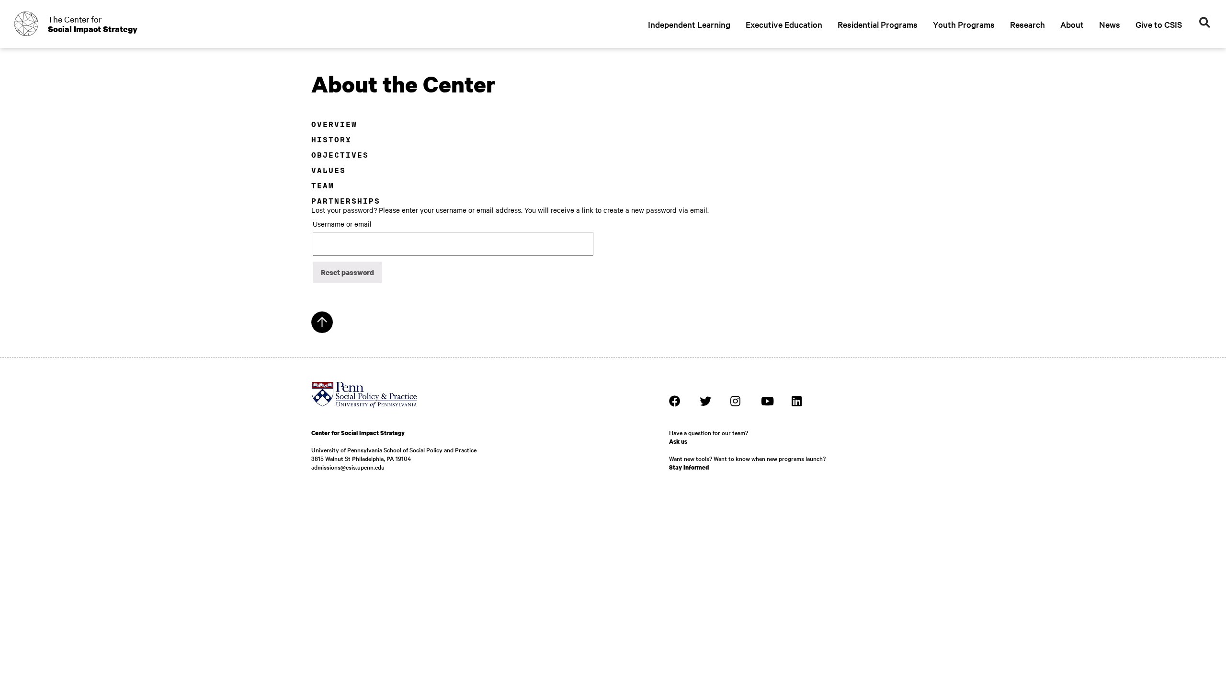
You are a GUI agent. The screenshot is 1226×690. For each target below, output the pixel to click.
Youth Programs (964, 24)
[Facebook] (675, 401)
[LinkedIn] (797, 401)
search (1204, 23)
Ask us (678, 441)
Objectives (340, 155)
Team (322, 186)
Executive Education (784, 24)
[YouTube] (766, 401)
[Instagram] (736, 401)
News (1109, 24)
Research (1027, 24)
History (331, 140)
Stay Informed (689, 467)
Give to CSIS (1158, 24)
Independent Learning (689, 24)
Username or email (342, 224)
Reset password (347, 272)
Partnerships (345, 201)
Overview (334, 124)
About (1072, 24)
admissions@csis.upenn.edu (348, 466)
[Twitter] (705, 401)
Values (328, 170)
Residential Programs (878, 24)
